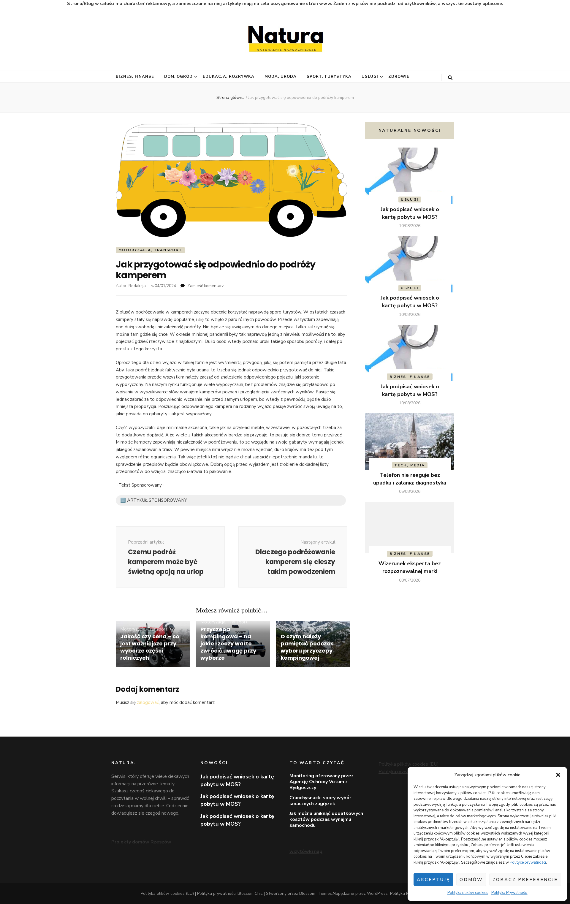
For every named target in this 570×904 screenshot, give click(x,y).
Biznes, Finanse (135, 76)
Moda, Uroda (281, 76)
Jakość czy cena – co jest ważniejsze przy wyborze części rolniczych (149, 647)
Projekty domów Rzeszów (141, 842)
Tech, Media (409, 465)
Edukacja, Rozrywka (228, 76)
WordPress (377, 893)
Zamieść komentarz (205, 286)
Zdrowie (398, 76)
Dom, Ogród (178, 76)
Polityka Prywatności (509, 892)
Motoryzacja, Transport (150, 250)
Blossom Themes (315, 893)
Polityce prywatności (528, 862)
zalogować (148, 702)
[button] (558, 775)
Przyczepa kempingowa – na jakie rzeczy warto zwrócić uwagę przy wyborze (228, 643)
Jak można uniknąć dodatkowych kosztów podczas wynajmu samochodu (326, 819)
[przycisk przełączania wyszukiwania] (450, 77)
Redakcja (137, 286)
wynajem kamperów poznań (208, 392)
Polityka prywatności (400, 771)
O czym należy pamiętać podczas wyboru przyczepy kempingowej (307, 647)
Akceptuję (433, 880)
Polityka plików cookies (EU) (409, 764)
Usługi (370, 76)
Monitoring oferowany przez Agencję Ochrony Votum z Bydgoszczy (321, 781)
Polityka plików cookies (467, 892)
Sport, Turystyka (329, 76)
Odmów (471, 880)
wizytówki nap (305, 851)
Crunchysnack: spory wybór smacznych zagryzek (320, 800)
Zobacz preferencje (525, 880)
